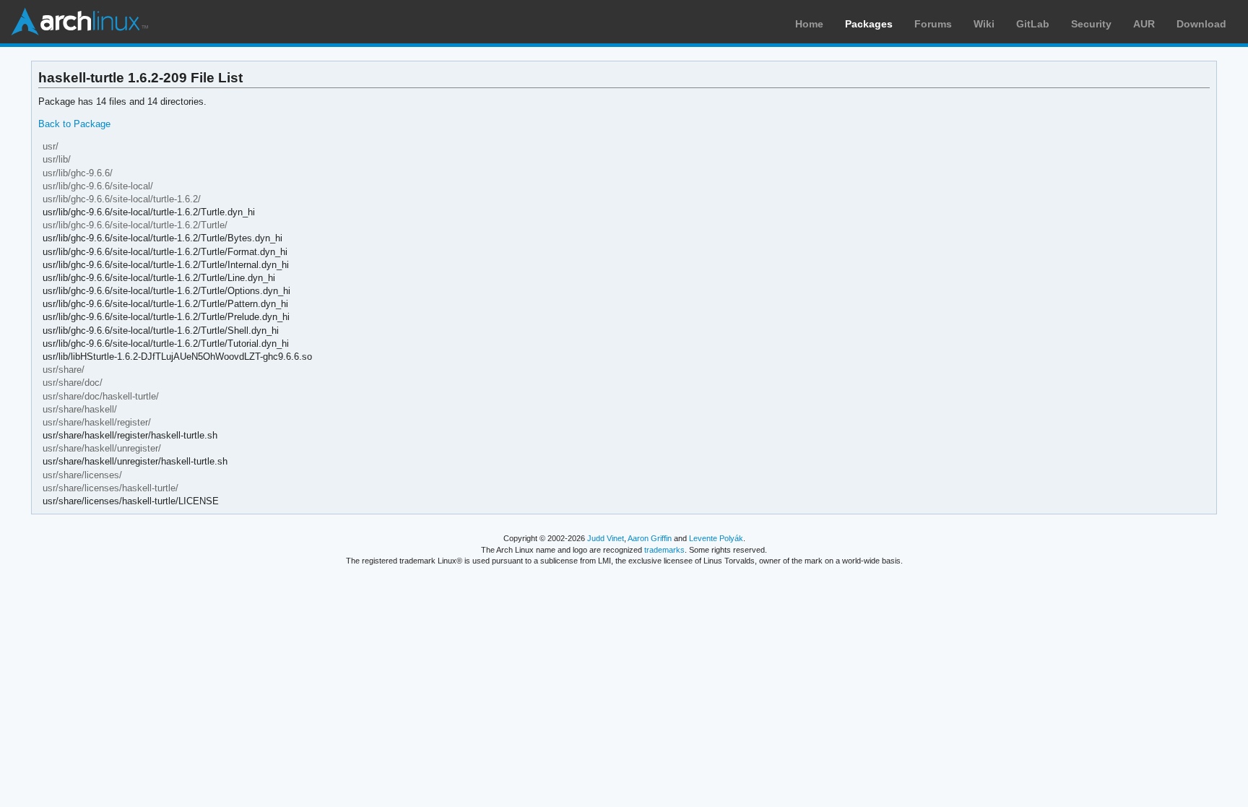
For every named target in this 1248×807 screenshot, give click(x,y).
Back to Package (74, 123)
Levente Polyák (716, 538)
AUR (1144, 24)
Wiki (984, 24)
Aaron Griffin (650, 538)
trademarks (664, 549)
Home (809, 24)
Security (1091, 24)
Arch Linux (79, 21)
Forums (933, 24)
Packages (869, 24)
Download (1201, 24)
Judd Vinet (605, 538)
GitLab (1032, 24)
